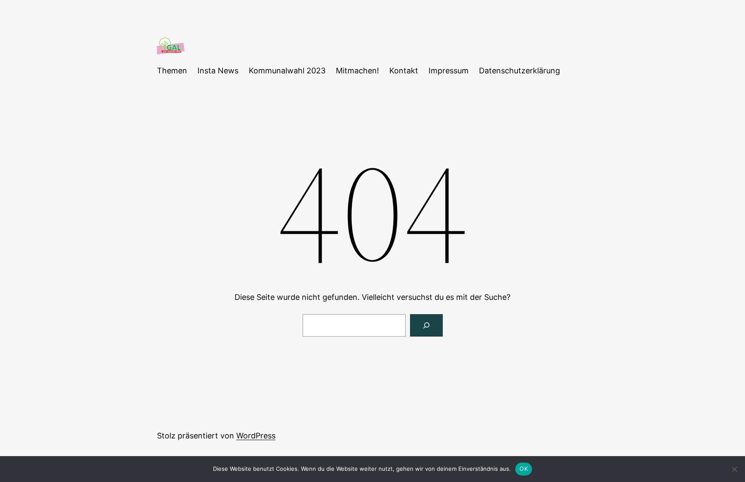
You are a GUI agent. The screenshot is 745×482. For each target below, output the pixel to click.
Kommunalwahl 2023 (287, 70)
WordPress (255, 435)
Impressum (449, 70)
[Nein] (734, 469)
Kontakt (403, 70)
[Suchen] (426, 325)
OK (524, 468)
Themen (172, 70)
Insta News (217, 70)
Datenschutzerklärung (519, 70)
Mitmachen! (357, 70)
